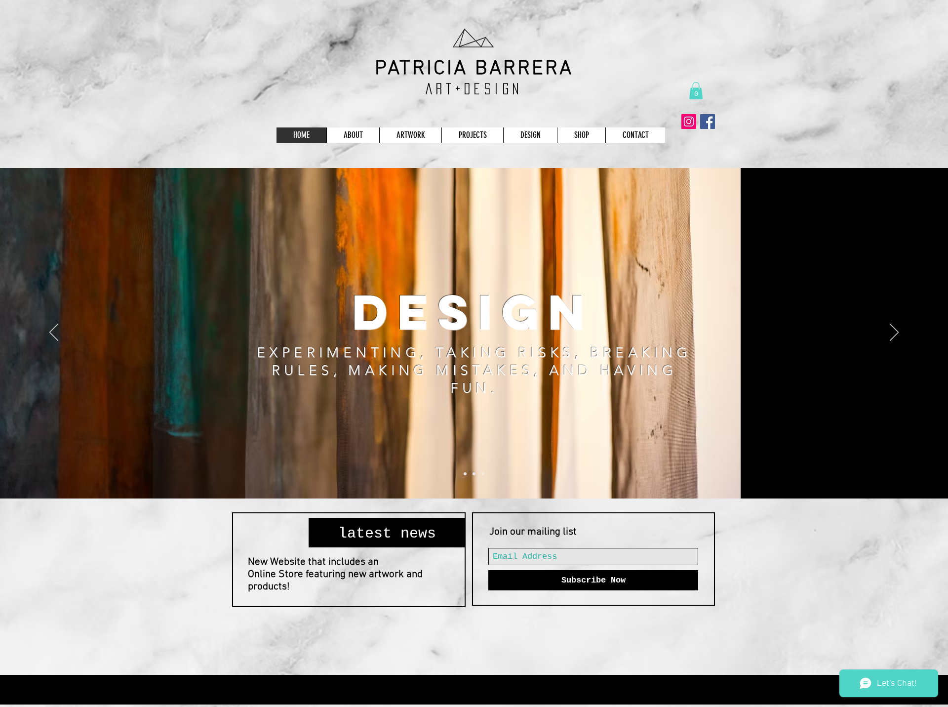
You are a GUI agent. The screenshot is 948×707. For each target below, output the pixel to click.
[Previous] (53, 333)
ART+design (474, 88)
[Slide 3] (482, 473)
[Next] (894, 333)
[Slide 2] (474, 473)
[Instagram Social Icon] (688, 121)
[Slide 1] (465, 473)
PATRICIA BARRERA (474, 69)
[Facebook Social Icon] (707, 121)
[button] (696, 90)
